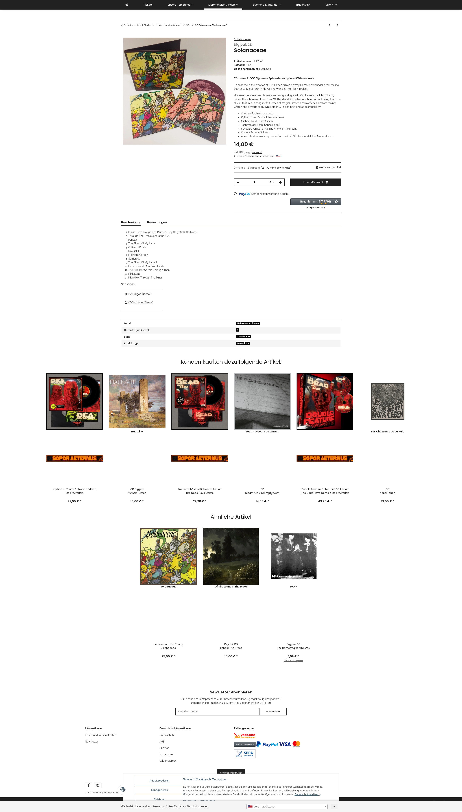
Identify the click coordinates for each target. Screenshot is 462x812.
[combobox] (287, 806)
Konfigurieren (159, 789)
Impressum (166, 754)
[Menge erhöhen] (280, 182)
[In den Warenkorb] (124, 36)
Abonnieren (273, 711)
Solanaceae (242, 39)
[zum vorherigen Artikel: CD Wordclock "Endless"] (337, 25)
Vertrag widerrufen (231, 772)
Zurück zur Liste (132, 25)
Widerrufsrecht (168, 760)
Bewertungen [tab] (157, 222)
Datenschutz (167, 735)
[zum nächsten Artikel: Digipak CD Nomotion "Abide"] (330, 25)
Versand (257, 152)
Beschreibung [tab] (131, 222)
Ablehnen (159, 799)
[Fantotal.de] (127, 5)
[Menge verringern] (238, 182)
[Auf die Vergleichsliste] (221, 44)
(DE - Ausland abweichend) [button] (276, 167)
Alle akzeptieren (159, 780)
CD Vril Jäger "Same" (140, 302)
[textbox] (287, 806)
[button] (315, 203)
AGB (162, 741)
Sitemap (164, 747)
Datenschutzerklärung (308, 794)
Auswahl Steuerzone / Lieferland (254, 156)
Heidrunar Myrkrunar (248, 323)
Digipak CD (243, 343)
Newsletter (91, 741)
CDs (249, 65)
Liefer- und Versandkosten (100, 735)
